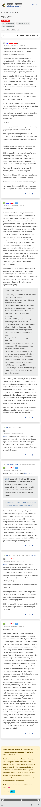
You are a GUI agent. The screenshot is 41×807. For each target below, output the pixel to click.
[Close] (37, 749)
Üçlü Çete (28, 473)
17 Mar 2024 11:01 (8, 206)
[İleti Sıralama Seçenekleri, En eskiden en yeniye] (3, 35)
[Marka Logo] (4, 5)
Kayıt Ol (6, 792)
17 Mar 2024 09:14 (8, 46)
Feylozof (8, 203)
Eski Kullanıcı (12, 43)
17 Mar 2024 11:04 (8, 433)
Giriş (12, 792)
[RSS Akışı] (18, 29)
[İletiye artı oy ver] (26, 194)
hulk (12, 203)
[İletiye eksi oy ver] (32, 194)
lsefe (14, 5)
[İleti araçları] (36, 194)
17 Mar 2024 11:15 (8, 470)
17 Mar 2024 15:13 (8, 626)
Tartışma (6, 20)
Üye (7, 43)
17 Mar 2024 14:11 (8, 561)
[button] (2, 805)
